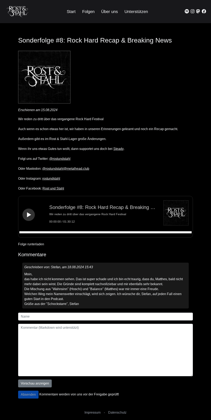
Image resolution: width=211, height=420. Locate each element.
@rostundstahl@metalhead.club (65, 168)
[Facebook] (204, 11)
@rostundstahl (59, 158)
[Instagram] (193, 11)
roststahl (51, 178)
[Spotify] (187, 11)
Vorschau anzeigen (35, 383)
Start (71, 11)
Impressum (92, 412)
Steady (118, 149)
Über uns (109, 11)
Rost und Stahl (53, 188)
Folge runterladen (31, 244)
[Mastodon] (198, 11)
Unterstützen (136, 11)
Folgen (88, 11)
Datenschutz (117, 412)
